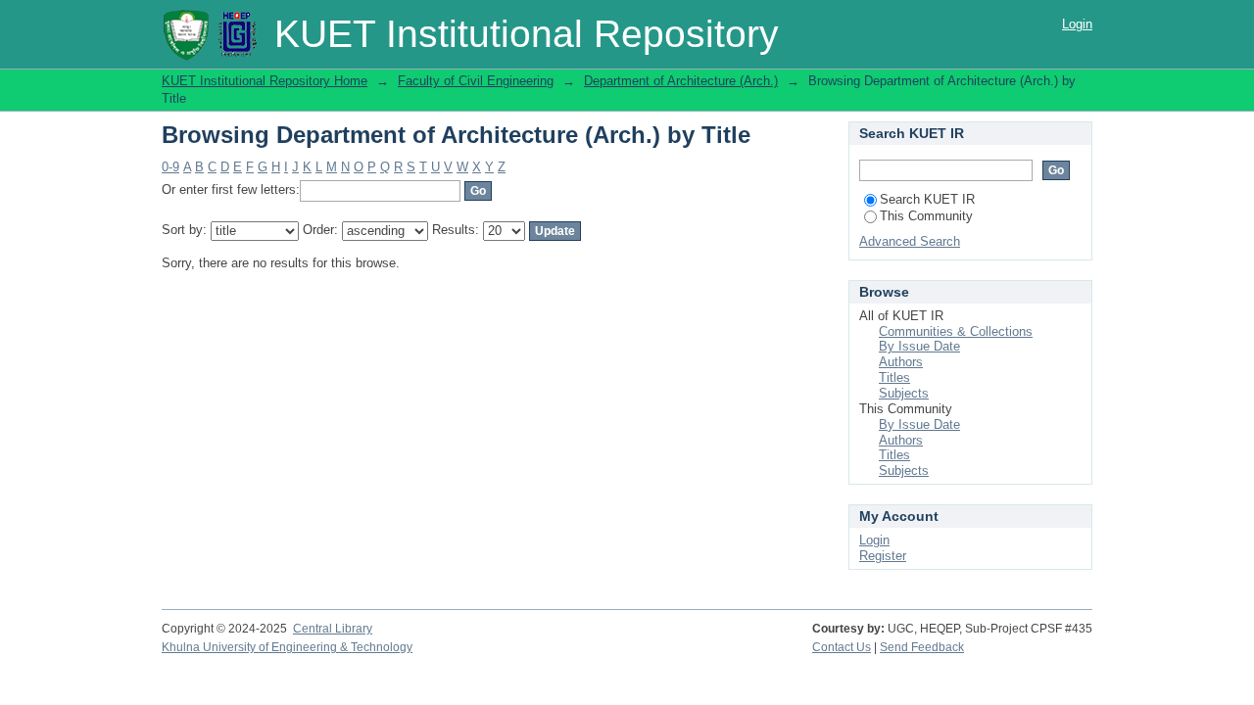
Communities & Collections (956, 331)
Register (882, 555)
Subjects (904, 393)
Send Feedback (922, 647)
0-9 (170, 167)
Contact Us (841, 647)
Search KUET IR (927, 199)
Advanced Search (909, 241)
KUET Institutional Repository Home (264, 80)
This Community (926, 216)
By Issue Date (919, 346)
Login (1077, 24)
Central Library (332, 628)
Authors (901, 361)
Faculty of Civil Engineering (476, 80)
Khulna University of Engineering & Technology (287, 647)
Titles (894, 377)
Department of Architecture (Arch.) (681, 80)
